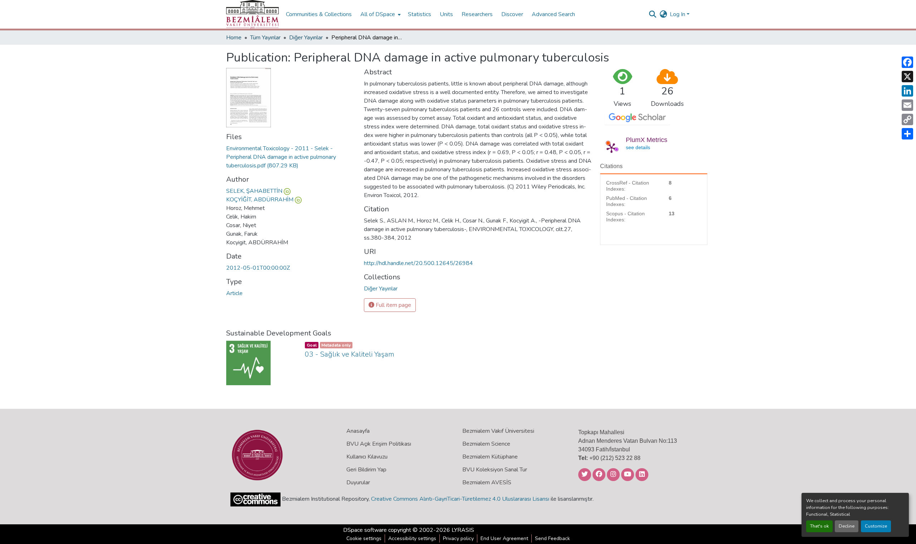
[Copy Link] (907, 119)
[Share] (907, 134)
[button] (252, 14)
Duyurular (358, 482)
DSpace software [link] (365, 530)
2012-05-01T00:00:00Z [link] (258, 268)
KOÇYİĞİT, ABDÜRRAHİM (259, 200)
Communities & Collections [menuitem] (319, 14)
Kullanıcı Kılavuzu (367, 457)
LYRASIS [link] (463, 530)
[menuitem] (380, 14)
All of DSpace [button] (377, 14)
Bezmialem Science (486, 444)
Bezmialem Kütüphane (490, 457)
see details (638, 147)
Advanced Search (553, 14)
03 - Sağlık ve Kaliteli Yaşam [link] (349, 354)
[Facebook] (907, 62)
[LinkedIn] (907, 91)
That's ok (819, 526)
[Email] (907, 105)
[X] (907, 76)
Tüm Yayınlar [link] (265, 37)
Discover (512, 14)
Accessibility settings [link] (412, 538)
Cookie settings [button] (363, 538)
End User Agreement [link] (504, 538)
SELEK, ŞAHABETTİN (254, 191)
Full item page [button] (392, 305)
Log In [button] (678, 14)
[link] (290, 157)
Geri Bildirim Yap (366, 469)
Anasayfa (358, 431)
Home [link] (234, 37)
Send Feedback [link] (552, 538)
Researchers (477, 14)
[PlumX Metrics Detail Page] (611, 147)
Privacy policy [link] (458, 538)
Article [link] (234, 293)
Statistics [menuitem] (419, 14)
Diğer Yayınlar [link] (306, 37)
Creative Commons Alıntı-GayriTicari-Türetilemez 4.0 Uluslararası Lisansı (460, 499)
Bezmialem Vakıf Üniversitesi (498, 431)
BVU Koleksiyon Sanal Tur (494, 469)
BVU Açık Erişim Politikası (378, 444)
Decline (846, 526)
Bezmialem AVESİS (486, 482)
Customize (876, 526)
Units (446, 14)
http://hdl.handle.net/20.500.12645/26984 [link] (418, 263)
